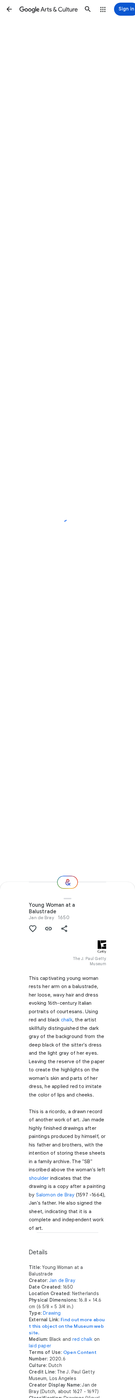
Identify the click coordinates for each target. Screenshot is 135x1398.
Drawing (52, 1313)
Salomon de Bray (55, 1195)
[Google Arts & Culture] (48, 9)
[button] (9, 9)
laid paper (40, 1346)
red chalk (82, 1339)
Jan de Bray (41, 917)
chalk (66, 1020)
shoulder (39, 1178)
